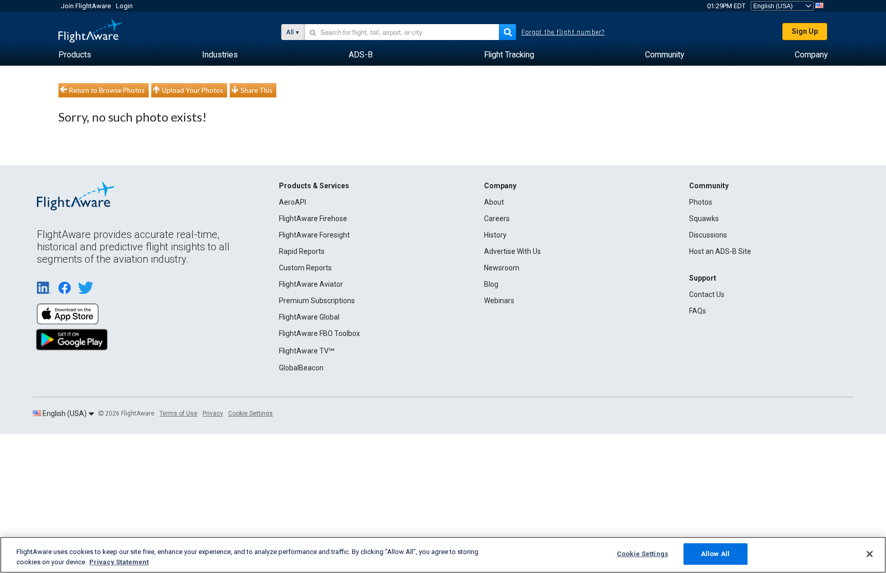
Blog (491, 284)
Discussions (708, 235)
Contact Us (706, 294)
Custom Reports (305, 268)
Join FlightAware (86, 6)
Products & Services (314, 186)
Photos (700, 202)
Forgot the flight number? (563, 32)
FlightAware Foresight (314, 235)
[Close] (869, 554)
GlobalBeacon (301, 368)
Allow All (715, 554)
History (495, 235)
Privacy (213, 413)
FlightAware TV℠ (306, 351)
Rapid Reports (302, 251)
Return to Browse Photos (107, 90)
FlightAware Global (309, 317)
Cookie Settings (250, 413)
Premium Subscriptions (317, 301)
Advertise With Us (512, 251)
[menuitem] (75, 55)
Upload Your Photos (192, 90)
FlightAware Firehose (313, 218)
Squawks (704, 218)
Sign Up (805, 31)
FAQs (697, 311)
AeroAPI (292, 202)
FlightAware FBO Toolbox (319, 333)
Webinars (499, 301)
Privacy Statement (119, 562)
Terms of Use (178, 413)
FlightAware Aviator (311, 284)
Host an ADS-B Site (720, 251)
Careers (497, 218)
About (494, 202)
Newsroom (501, 268)
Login (124, 6)
